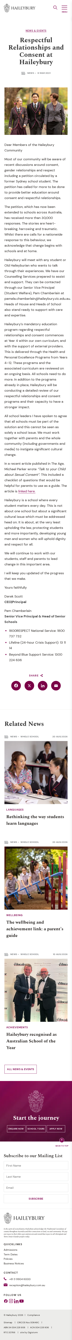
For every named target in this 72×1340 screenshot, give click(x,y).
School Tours (36, 1128)
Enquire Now (16, 1128)
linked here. (26, 491)
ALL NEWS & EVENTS (20, 1069)
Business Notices (14, 1263)
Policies (8, 1258)
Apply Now (55, 1128)
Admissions (10, 1249)
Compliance (33, 1315)
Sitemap (8, 1322)
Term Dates (11, 1254)
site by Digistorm (29, 1332)
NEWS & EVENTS (36, 30)
